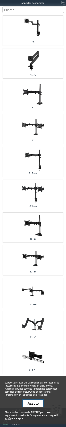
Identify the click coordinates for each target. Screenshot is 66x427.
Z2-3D (33, 337)
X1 (33, 41)
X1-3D (33, 74)
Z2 (33, 140)
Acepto (33, 403)
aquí (7, 418)
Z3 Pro (33, 304)
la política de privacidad (35, 394)
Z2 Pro (33, 271)
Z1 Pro (33, 238)
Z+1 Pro (33, 370)
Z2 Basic (33, 206)
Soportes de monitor (33, 2)
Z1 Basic (33, 173)
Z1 (33, 107)
